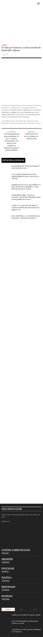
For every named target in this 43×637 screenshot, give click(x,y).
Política (7, 577)
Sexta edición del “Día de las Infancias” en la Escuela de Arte (26, 167)
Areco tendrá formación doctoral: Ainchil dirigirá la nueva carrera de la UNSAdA (25, 176)
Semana (8, 609)
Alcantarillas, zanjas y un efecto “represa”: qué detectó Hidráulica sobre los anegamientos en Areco (26, 197)
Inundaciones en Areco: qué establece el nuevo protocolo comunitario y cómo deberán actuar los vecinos (26, 187)
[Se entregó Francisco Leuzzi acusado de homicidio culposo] (22, 81)
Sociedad (4, 45)
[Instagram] (14, 521)
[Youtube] (21, 521)
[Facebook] (11, 521)
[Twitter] (18, 521)
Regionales (8, 587)
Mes (21, 609)
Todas (35, 609)
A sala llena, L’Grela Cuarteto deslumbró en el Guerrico (26, 630)
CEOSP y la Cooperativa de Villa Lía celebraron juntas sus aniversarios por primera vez (26, 207)
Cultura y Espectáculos (16, 550)
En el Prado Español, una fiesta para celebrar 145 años (25, 622)
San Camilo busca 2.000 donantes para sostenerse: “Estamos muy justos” (26, 217)
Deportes (7, 559)
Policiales (8, 568)
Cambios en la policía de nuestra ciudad (26, 615)
